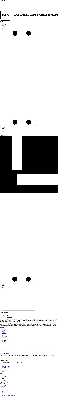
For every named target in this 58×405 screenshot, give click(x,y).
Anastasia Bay (4, 329)
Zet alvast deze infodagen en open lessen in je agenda (46, 355)
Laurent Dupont (4, 333)
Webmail (3, 391)
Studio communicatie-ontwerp (6, 366)
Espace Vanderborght (10, 317)
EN (2, 29)
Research (3, 130)
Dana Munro (3, 335)
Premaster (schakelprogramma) (6, 370)
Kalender (3, 25)
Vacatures (3, 394)
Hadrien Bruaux (4, 330)
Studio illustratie (4, 368)
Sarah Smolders (4, 341)
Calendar (3, 135)
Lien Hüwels (4, 334)
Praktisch (3, 23)
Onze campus (4, 24)
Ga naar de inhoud (2, 0)
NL (2, 28)
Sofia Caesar (3, 331)
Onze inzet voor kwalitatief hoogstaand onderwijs (9, 395)
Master (3, 371)
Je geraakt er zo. (21, 362)
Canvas (3, 392)
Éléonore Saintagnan (5, 339)
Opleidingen (3, 22)
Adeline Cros (4, 332)
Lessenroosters (4, 393)
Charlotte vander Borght (5, 343)
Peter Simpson (4, 340)
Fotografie (3, 365)
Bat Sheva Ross (4, 338)
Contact (3, 26)
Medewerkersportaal (5, 390)
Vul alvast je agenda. (37, 358)
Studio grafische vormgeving (6, 367)
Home (1, 135)
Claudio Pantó (4, 337)
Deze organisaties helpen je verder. (44, 351)
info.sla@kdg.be (2, 386)
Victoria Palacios (4, 336)
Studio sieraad (4, 369)
